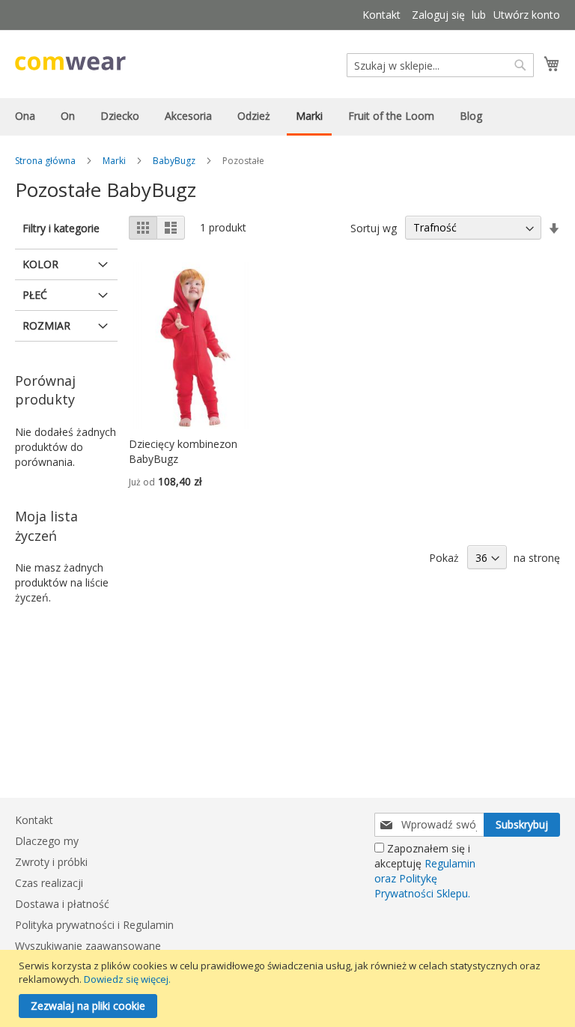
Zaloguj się (438, 14)
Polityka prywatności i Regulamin (94, 925)
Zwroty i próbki (51, 862)
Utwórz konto (526, 14)
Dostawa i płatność (62, 904)
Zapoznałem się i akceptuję (424, 870)
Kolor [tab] (40, 264)
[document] (289, 988)
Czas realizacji (49, 883)
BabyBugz (174, 160)
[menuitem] (25, 115)
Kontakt (381, 14)
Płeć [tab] (34, 295)
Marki (114, 160)
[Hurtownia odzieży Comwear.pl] (70, 63)
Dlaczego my (47, 841)
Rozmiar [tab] (46, 325)
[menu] (287, 117)
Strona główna (45, 160)
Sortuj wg (373, 227)
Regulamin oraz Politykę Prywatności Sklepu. (424, 878)
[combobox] (440, 65)
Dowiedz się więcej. (127, 979)
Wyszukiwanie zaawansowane (88, 946)
